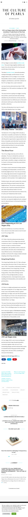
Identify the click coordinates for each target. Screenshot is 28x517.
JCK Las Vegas (5, 389)
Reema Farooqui (12, 40)
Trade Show (4, 394)
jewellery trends (10, 72)
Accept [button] (13, 513)
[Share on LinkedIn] (16, 400)
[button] (2, 444)
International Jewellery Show (13, 387)
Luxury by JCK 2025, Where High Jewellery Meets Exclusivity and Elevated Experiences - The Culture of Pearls (13, 470)
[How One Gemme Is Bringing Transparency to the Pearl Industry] (14, 440)
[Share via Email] (17, 400)
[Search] (26, 2)
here (18, 356)
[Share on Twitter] (9, 359)
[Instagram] (22, 2)
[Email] (24, 2)
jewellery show (5, 392)
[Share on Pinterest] (14, 359)
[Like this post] (10, 400)
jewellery (22, 389)
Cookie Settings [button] (6, 513)
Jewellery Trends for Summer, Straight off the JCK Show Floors (6, 380)
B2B (3, 387)
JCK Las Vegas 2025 (14, 389)
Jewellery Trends (15, 392)
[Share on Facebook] (3, 359)
